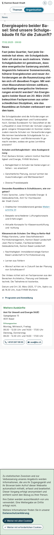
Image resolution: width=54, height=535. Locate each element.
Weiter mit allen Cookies (19, 520)
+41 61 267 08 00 (15, 342)
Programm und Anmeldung (19, 298)
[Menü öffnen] (50, 3)
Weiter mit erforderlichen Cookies (24, 527)
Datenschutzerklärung (16, 513)
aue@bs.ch (35, 342)
